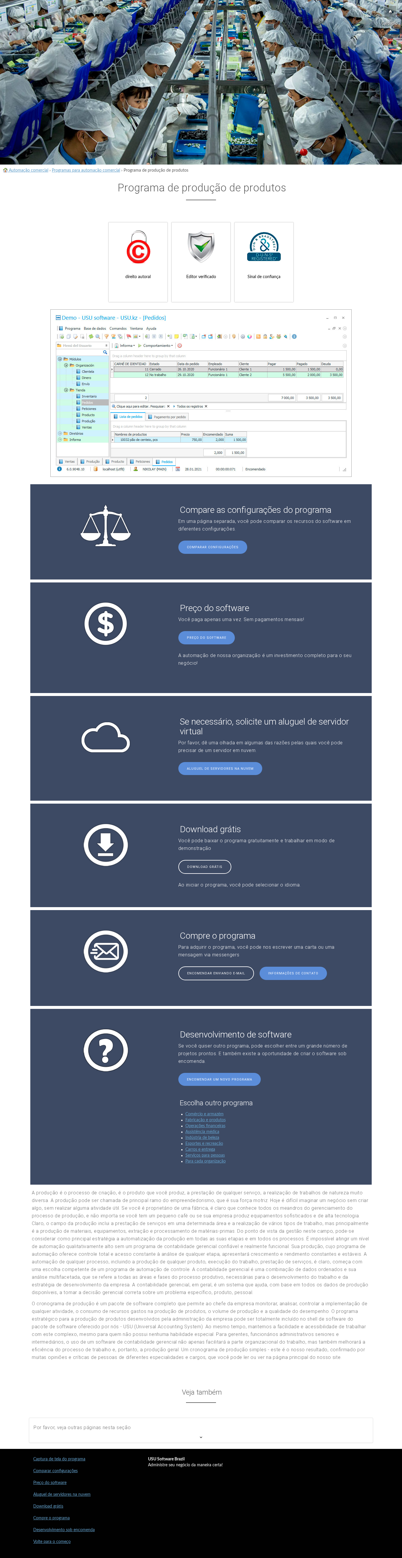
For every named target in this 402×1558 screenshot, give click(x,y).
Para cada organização (205, 1161)
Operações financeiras (205, 1126)
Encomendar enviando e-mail (216, 973)
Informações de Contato (293, 973)
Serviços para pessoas (205, 1155)
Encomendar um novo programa (219, 1079)
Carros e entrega (200, 1149)
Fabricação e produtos (205, 1120)
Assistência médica (202, 1132)
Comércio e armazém (204, 1114)
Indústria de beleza (202, 1138)
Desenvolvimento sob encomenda (64, 1530)
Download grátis (204, 867)
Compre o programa (51, 1518)
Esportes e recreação (204, 1144)
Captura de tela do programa (59, 1459)
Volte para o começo (52, 1542)
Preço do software (206, 638)
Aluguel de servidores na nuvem (220, 769)
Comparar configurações (213, 547)
